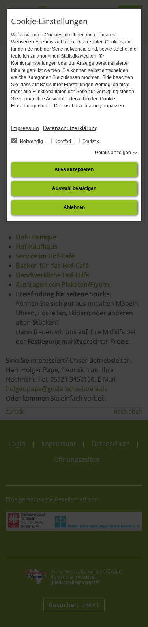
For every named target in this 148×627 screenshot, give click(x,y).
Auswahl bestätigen (74, 188)
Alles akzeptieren (74, 169)
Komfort (62, 141)
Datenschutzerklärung (70, 128)
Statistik (90, 141)
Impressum (25, 128)
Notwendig (31, 141)
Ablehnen (74, 207)
